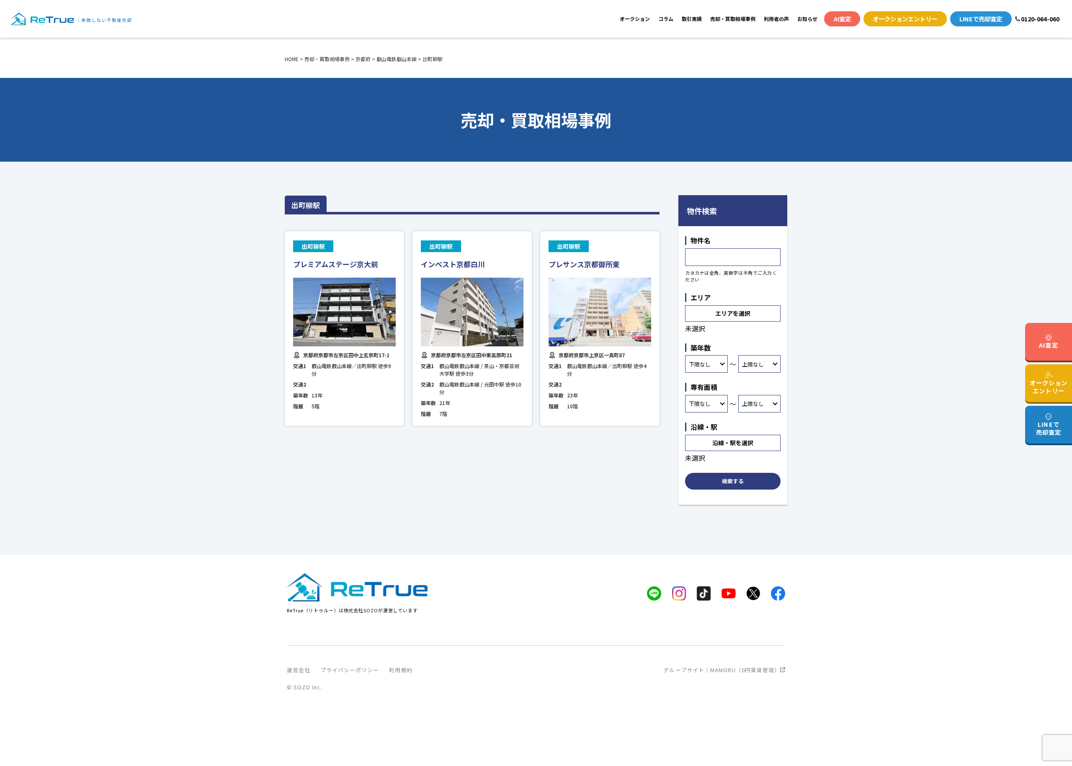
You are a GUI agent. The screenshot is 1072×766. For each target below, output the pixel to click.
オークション (635, 18)
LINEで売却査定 (980, 18)
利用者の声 (776, 18)
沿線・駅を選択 (732, 442)
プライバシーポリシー (349, 670)
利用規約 (400, 670)
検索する (733, 481)
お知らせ (807, 18)
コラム (665, 18)
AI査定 (842, 18)
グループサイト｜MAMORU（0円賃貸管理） (721, 670)
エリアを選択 (732, 313)
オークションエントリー (905, 18)
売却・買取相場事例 (732, 18)
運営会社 (298, 670)
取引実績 (692, 18)
